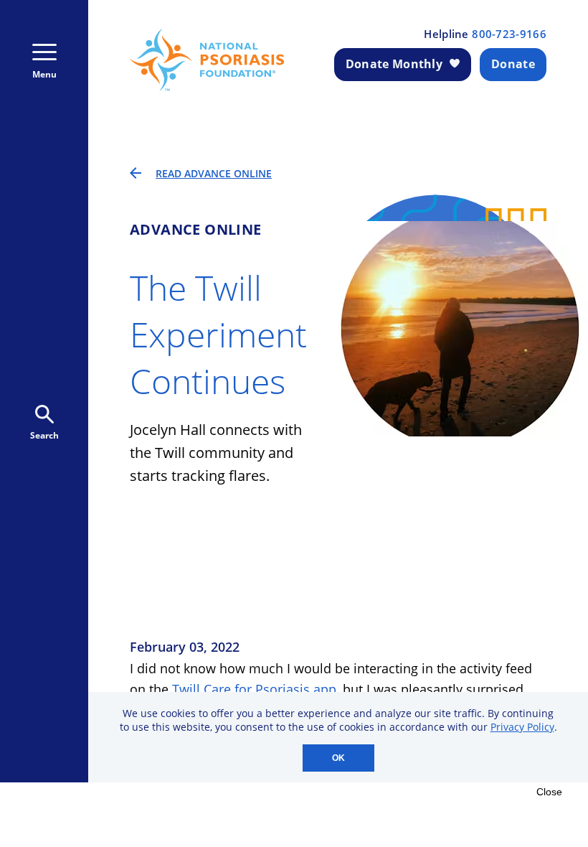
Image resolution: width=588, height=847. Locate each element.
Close (549, 791)
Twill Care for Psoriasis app (254, 689)
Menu (44, 74)
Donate (513, 64)
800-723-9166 (509, 34)
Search (44, 435)
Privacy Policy (522, 727)
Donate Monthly (394, 64)
